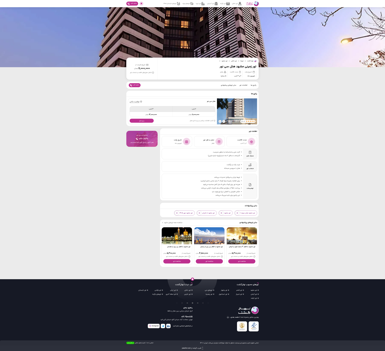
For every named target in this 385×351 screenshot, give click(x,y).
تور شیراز (239, 294)
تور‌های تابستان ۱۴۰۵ (170, 3)
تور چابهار (224, 290)
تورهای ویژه (186, 3)
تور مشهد (227, 213)
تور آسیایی (210, 3)
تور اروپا (198, 3)
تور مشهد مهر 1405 (186, 213)
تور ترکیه (223, 3)
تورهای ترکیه (156, 294)
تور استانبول (223, 294)
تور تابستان (142, 290)
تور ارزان (173, 290)
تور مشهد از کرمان (208, 213)
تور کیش (254, 294)
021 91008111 (186, 316)
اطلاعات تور (243, 85)
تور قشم (239, 290)
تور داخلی (235, 3)
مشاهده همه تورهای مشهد (173, 223)
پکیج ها (253, 85)
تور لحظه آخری (171, 294)
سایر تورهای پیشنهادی (228, 85)
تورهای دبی (208, 290)
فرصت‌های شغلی (136, 343)
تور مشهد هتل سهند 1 (247, 213)
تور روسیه (209, 294)
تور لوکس (158, 290)
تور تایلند (254, 298)
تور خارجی (187, 294)
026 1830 (187, 308)
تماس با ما (150, 343)
